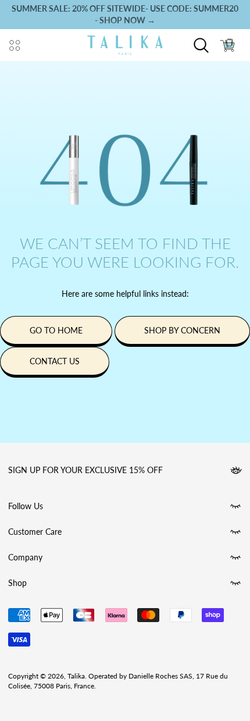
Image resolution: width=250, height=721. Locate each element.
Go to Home (56, 330)
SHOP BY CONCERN (182, 330)
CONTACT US (55, 361)
